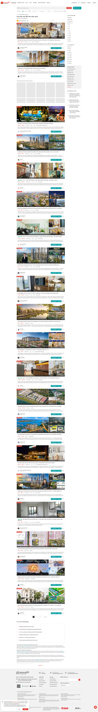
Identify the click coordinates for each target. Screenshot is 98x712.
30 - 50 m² (69, 48)
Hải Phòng (70, 79)
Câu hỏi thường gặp (42, 682)
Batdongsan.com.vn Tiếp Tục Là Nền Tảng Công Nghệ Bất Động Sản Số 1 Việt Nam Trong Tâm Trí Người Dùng (74, 95)
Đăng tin (94, 2)
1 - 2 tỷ (68, 24)
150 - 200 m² (69, 55)
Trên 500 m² (69, 63)
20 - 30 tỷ (69, 35)
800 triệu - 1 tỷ (69, 22)
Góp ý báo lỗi (41, 684)
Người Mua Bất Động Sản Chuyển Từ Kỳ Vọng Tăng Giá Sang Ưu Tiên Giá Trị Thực (74, 101)
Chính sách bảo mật (53, 684)
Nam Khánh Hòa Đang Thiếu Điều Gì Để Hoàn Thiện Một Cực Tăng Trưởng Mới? (74, 116)
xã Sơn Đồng (27, 652)
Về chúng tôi (41, 679)
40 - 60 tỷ (69, 39)
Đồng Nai (70, 78)
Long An (70, 81)
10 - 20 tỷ (69, 33)
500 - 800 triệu (69, 21)
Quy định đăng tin (53, 679)
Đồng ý (25, 709)
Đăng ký (89, 2)
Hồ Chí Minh (71, 69)
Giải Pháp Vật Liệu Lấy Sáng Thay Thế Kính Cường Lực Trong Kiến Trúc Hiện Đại (74, 106)
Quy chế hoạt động (53, 680)
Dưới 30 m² (69, 46)
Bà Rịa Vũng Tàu (71, 83)
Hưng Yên (70, 85)
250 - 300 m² (69, 59)
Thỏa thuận (69, 17)
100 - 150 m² (69, 54)
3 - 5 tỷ (68, 28)
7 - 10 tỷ (68, 31)
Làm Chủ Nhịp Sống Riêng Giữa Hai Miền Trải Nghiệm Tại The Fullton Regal (74, 111)
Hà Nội (70, 70)
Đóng (19, 709)
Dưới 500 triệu (69, 19)
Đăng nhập (83, 2)
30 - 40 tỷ (69, 37)
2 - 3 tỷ (68, 26)
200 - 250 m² (69, 57)
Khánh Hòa (70, 76)
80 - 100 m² (69, 52)
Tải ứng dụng (74, 2)
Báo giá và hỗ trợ (42, 680)
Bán (17, 14)
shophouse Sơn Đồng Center (26, 645)
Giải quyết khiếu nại (53, 686)
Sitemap (40, 686)
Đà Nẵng (70, 72)
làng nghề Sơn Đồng (38, 659)
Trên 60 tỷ (69, 41)
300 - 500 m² (69, 61)
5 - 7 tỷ (68, 30)
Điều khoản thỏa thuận (54, 682)
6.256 (45, 616)
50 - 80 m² (69, 50)
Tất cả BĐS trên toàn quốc (23, 14)
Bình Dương (70, 74)
